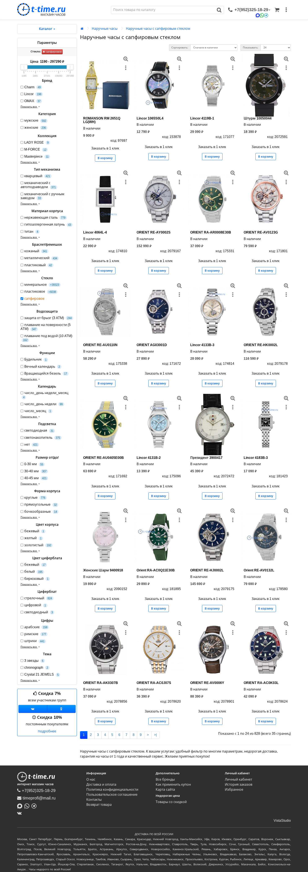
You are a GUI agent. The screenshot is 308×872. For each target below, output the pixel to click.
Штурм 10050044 (258, 118)
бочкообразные (40, 511)
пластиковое (40, 291)
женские (35, 127)
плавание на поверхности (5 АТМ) (46, 327)
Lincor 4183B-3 (256, 457)
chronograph (36, 667)
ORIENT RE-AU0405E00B (103, 457)
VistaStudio (282, 820)
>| (155, 735)
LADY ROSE (36, 142)
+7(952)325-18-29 (38, 790)
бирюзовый (36, 578)
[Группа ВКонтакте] (32, 709)
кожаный (35, 251)
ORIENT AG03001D (152, 345)
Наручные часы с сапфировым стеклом (158, 28)
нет (31, 444)
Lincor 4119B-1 (202, 118)
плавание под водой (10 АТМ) (47, 338)
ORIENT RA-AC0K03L (261, 683)
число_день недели (43, 404)
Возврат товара (99, 804)
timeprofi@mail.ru (38, 798)
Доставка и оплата (101, 784)
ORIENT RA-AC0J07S (154, 683)
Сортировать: (179, 47)
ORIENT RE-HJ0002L (207, 570)
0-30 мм (33, 464)
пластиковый (38, 265)
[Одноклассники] (61, 709)
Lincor (32, 94)
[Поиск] (219, 10)
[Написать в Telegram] (35, 805)
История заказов (238, 784)
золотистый (37, 545)
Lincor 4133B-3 (202, 345)
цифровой (35, 605)
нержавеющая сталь (44, 217)
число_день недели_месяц (45, 395)
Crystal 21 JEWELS (41, 674)
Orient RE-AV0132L (259, 570)
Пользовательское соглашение (111, 794)
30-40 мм (35, 471)
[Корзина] (277, 9)
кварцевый (37, 176)
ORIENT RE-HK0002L (261, 345)
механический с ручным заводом (42, 196)
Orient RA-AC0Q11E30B (156, 570)
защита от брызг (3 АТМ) (48, 318)
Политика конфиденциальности (112, 789)
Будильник (35, 359)
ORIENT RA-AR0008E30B (210, 232)
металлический (40, 258)
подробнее (47, 731)
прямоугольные (40, 504)
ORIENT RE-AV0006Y (207, 683)
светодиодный (38, 612)
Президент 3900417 (206, 457)
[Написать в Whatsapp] (27, 805)
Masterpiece (36, 156)
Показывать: (250, 47)
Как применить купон (173, 784)
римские (35, 634)
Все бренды (165, 779)
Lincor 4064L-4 (95, 232)
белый (33, 571)
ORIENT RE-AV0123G (261, 232)
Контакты (94, 799)
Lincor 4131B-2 (149, 457)
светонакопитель (42, 437)
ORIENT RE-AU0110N (100, 345)
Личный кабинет (238, 779)
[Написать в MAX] (20, 805)
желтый (32, 538)
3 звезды (33, 660)
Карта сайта (165, 789)
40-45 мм (35, 478)
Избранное (234, 789)
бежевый (34, 531)
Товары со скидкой (171, 802)
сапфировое (53, 51)
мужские (35, 120)
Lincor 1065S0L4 (150, 118)
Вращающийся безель (45, 373)
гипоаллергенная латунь (47, 224)
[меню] (286, 9)
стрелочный (38, 598)
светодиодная (38, 430)
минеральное (41, 284)
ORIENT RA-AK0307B (100, 683)
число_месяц (37, 411)
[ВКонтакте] (20, 813)
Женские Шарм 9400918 (103, 570)
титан (31, 231)
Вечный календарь (42, 366)
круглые (34, 497)
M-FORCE (35, 149)
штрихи (34, 641)
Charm (32, 87)
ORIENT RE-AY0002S (154, 232)
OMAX (32, 101)
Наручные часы (105, 28)
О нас (90, 779)
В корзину (105, 158)
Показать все (29, 106)
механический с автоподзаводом (38, 185)
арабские (35, 627)
